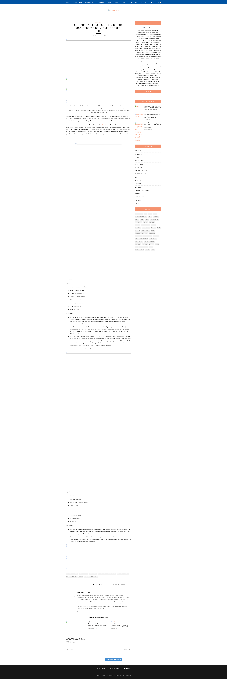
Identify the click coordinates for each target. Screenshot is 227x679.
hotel (152, 230)
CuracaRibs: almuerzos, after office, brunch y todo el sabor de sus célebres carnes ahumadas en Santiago (152, 125)
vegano (151, 244)
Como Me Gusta (121, 584)
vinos (150, 247)
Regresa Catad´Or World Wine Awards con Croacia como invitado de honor (75, 639)
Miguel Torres (105, 125)
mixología (152, 233)
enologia (137, 227)
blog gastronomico (140, 216)
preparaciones (147, 236)
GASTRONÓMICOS (114, 2)
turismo (145, 244)
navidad (126, 573)
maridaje (119, 573)
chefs (142, 219)
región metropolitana (141, 238)
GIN (136, 177)
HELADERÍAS (133, 2)
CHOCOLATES (139, 161)
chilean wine (154, 219)
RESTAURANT (153, 238)
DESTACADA (138, 167)
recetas (74, 576)
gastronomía (93, 573)
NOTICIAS (144, 2)
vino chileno (143, 247)
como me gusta (83, 573)
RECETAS (137, 193)
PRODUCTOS (100, 2)
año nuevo (69, 573)
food (158, 227)
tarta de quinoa (89, 576)
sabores (80, 576)
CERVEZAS (138, 157)
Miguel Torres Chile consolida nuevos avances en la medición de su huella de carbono (152, 108)
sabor (146, 241)
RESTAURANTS (77, 2)
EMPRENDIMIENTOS (141, 170)
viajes (157, 244)
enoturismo (146, 227)
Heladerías (138, 180)
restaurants (139, 241)
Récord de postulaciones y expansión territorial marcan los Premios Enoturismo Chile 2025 (119, 625)
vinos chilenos (139, 249)
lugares (137, 233)
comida (137, 225)
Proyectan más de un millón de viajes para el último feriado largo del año (97, 625)
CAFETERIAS (89, 2)
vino (96, 576)
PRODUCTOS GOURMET (142, 190)
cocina (76, 573)
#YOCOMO (138, 151)
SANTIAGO (137, 244)
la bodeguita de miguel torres (107, 573)
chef (136, 219)
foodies (137, 230)
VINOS (125, 2)
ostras (68, 576)
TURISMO (152, 2)
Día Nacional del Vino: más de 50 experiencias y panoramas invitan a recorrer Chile (152, 116)
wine (153, 249)
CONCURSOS (139, 164)
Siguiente (127, 649)
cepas (150, 216)
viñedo (148, 249)
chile (147, 219)
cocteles (152, 222)
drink (153, 225)
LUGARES (138, 184)
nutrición (138, 236)
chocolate (138, 222)
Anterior (69, 649)
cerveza (156, 216)
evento (153, 227)
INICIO (68, 2)
